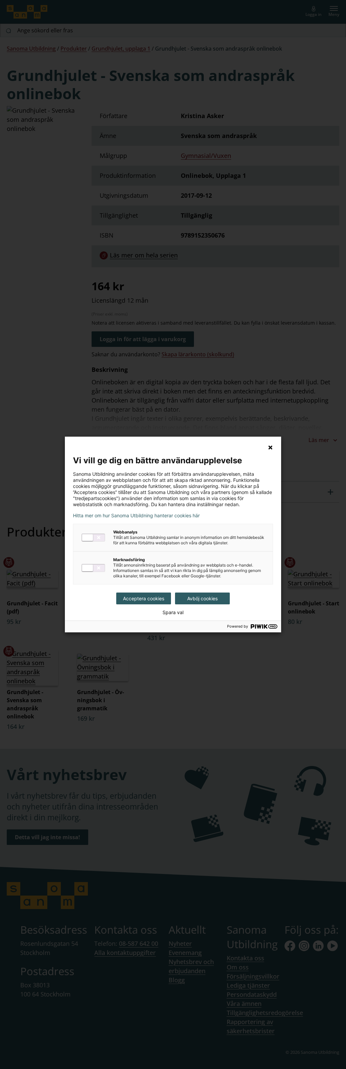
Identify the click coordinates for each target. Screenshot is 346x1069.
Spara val (173, 612)
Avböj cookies (202, 598)
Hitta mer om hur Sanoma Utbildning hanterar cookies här (136, 515)
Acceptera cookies (143, 598)
